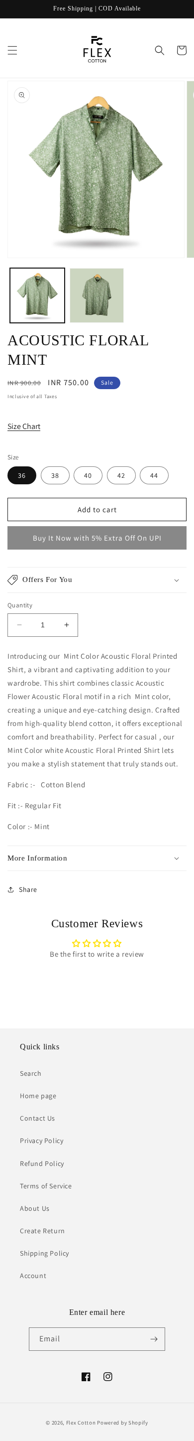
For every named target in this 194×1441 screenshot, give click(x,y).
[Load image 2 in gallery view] (97, 295)
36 (22, 475)
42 (121, 475)
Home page (38, 1095)
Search (31, 1073)
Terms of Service (46, 1185)
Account (33, 1275)
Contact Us (37, 1118)
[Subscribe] (154, 1339)
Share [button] (28, 889)
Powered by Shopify (122, 1422)
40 (88, 475)
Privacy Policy (41, 1140)
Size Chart (23, 426)
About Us (35, 1208)
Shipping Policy (44, 1253)
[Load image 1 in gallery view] (37, 295)
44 (154, 475)
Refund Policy (42, 1163)
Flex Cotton (81, 1422)
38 (55, 475)
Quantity (19, 605)
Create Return (42, 1230)
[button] (12, 50)
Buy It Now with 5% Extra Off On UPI (97, 538)
